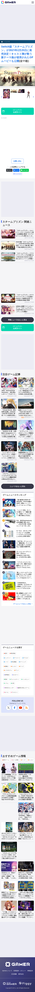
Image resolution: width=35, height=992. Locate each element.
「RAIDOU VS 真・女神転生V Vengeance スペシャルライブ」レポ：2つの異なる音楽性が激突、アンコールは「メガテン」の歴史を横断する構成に (9, 436)
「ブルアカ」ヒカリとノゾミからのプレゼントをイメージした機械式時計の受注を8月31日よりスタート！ (9, 477)
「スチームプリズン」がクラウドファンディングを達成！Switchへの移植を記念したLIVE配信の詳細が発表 (25, 297)
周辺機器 (14, 662)
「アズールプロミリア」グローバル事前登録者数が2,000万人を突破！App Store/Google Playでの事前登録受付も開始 (9, 798)
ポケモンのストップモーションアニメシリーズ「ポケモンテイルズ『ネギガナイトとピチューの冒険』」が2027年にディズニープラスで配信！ (9, 837)
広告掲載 (14, 974)
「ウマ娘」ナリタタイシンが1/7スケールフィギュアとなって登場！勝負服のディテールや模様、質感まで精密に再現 (9, 915)
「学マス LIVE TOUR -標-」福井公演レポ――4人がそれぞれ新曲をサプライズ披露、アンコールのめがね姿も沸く (25, 915)
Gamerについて (7, 971)
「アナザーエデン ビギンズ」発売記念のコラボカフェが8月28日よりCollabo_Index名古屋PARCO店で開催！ (25, 392)
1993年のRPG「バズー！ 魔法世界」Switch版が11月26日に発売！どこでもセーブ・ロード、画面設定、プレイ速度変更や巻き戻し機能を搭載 (25, 780)
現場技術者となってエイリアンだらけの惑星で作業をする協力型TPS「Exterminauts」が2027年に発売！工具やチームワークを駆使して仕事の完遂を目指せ (25, 458)
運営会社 (21, 974)
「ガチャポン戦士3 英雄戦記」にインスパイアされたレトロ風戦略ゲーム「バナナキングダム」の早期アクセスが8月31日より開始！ (25, 896)
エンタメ (14, 666)
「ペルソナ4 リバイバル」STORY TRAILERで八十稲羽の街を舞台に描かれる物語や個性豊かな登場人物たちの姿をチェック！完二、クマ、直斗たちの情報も (25, 799)
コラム (6, 683)
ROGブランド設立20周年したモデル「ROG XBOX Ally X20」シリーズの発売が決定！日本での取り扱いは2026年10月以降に (25, 877)
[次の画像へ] (17, 76)
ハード (6, 662)
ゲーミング (23, 662)
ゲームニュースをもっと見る (22, 604)
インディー (8, 658)
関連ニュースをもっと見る (17, 320)
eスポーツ (15, 675)
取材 (6, 679)
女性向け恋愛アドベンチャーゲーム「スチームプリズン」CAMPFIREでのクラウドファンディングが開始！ (25, 309)
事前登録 (13, 653)
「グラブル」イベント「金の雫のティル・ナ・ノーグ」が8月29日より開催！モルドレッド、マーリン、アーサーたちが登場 (25, 837)
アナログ (26, 658)
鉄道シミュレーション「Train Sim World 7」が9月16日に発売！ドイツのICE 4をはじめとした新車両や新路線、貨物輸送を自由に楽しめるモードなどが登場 (25, 415)
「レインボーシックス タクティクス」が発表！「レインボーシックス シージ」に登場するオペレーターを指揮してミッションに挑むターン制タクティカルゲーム (9, 458)
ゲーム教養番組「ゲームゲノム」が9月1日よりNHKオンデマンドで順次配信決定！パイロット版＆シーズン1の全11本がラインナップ (9, 779)
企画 (13, 683)
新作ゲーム (6, 760)
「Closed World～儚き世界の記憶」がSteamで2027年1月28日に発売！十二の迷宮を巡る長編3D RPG (9, 413)
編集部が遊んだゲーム (23, 688)
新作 (6, 653)
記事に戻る (17, 161)
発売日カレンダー (9, 688)
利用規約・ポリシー (20, 971)
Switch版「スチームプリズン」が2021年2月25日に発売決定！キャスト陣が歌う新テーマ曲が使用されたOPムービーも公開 (17, 54)
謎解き (6, 666)
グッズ (22, 666)
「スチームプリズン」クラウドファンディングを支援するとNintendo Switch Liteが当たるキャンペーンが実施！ (25, 256)
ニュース (7, 41)
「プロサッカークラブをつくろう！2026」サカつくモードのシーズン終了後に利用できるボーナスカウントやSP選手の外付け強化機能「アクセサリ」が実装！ (9, 858)
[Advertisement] (17, 22)
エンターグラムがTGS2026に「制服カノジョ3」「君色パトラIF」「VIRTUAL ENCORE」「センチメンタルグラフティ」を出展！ (25, 819)
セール (6, 692)
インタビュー (25, 679)
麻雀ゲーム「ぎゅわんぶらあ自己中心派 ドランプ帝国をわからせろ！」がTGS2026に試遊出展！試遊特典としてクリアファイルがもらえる (9, 896)
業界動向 (7, 675)
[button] (1, 97)
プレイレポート (15, 679)
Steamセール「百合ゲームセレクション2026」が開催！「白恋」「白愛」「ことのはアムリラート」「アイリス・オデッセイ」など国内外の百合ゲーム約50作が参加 (9, 879)
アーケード (17, 658)
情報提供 (30, 971)
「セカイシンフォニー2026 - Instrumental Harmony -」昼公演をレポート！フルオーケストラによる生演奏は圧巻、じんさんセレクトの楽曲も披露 (9, 394)
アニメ (17, 670)
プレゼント (15, 692)
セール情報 (15, 760)
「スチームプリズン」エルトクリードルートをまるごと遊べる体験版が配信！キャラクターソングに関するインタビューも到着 (25, 234)
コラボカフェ (8, 670)
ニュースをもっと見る (17, 486)
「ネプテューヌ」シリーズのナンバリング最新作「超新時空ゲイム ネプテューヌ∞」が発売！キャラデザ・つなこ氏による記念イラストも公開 (25, 435)
